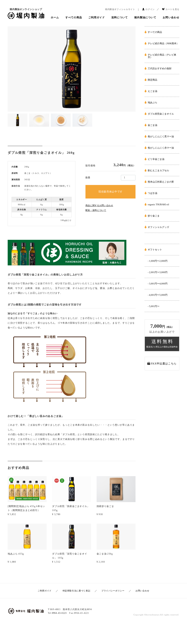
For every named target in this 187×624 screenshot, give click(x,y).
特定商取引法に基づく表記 (76, 590)
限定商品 (152, 79)
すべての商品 (73, 17)
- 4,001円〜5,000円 (157, 295)
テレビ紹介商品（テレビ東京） (162, 55)
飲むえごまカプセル (158, 170)
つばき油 (152, 193)
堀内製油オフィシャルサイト (120, 9)
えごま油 (152, 91)
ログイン (150, 9)
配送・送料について (95, 210)
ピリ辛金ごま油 (156, 159)
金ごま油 (152, 125)
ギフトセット (155, 249)
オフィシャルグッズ (158, 227)
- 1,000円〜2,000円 (157, 261)
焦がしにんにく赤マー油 (161, 147)
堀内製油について (145, 17)
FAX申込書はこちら (163, 363)
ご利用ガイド (96, 17)
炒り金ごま (154, 215)
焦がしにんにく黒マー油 (161, 136)
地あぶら (152, 102)
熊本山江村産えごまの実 (161, 181)
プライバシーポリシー (113, 590)
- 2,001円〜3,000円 (157, 272)
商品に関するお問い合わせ (99, 205)
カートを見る (172, 9)
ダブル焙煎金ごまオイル (161, 113)
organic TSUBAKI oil (158, 204)
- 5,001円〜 (153, 306)
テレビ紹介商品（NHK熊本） (163, 43)
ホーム (55, 17)
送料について (119, 17)
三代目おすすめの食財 (159, 68)
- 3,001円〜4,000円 (157, 283)
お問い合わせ (171, 17)
